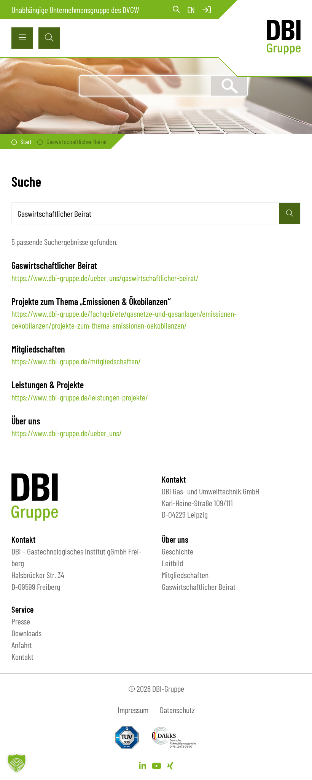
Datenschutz (177, 710)
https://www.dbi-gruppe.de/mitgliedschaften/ (76, 361)
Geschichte (177, 551)
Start (26, 141)
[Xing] (170, 765)
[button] (16, 763)
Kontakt (22, 656)
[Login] (206, 9)
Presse (20, 621)
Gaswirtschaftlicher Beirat (199, 586)
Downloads (26, 633)
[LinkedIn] (142, 765)
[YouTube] (156, 765)
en (191, 9)
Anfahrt (21, 645)
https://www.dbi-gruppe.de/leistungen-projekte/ (79, 397)
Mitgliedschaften (185, 575)
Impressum (133, 710)
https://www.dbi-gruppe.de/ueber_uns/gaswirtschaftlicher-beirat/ (105, 278)
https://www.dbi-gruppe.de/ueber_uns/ (66, 433)
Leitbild (172, 563)
